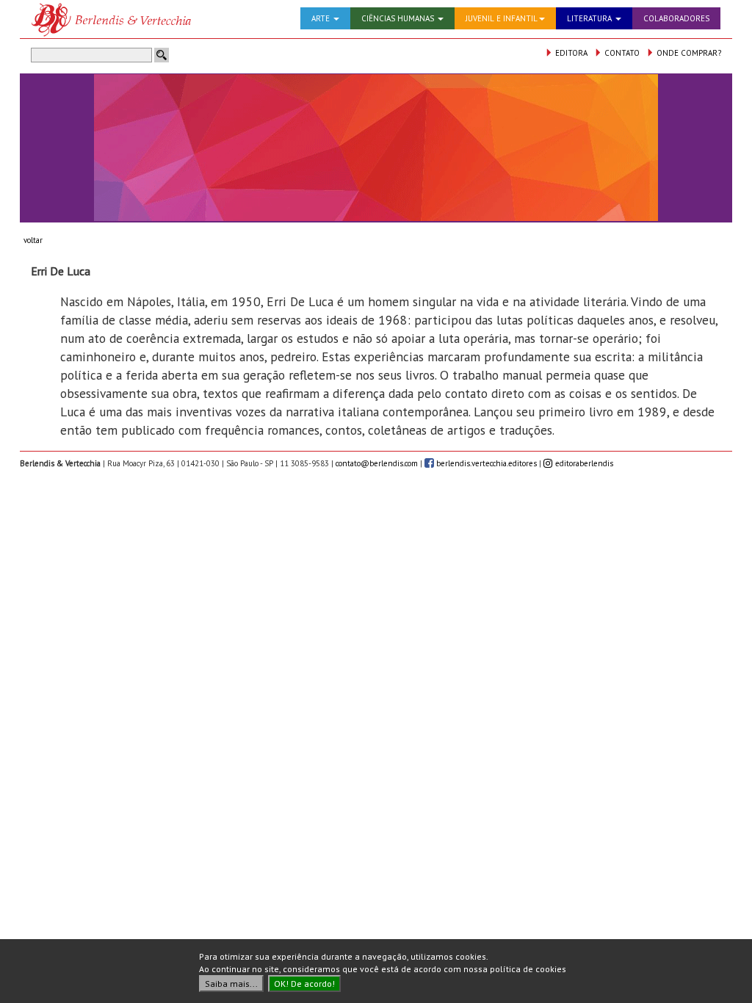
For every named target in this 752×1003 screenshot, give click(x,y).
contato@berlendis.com (377, 463)
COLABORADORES (676, 18)
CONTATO (621, 53)
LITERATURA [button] (590, 18)
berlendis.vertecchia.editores (485, 463)
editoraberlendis (583, 463)
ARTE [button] (321, 18)
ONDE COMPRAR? (687, 53)
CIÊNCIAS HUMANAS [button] (398, 18)
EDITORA (570, 53)
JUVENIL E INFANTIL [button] (502, 18)
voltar (33, 240)
